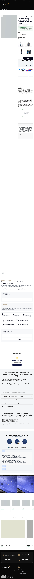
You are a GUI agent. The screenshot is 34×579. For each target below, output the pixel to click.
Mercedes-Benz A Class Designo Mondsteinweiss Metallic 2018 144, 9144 (15, 508)
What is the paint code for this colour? (7, 321)
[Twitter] (8, 577)
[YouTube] (10, 577)
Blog (17, 1)
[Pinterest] (12, 577)
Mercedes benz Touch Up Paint (23, 15)
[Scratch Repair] (6, 4)
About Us (10, 1)
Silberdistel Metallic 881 (30, 545)
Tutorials (22, 1)
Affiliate (20, 1)
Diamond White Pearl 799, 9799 (5, 545)
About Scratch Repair (21, 569)
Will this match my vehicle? (23, 320)
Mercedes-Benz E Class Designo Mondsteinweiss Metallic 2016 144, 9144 (4, 508)
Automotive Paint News (21, 575)
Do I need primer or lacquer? (23, 324)
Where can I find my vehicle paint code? (8, 325)
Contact (13, 1)
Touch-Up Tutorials (21, 571)
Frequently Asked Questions (22, 573)
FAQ (15, 1)
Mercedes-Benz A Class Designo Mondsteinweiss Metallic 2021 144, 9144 (25, 508)
